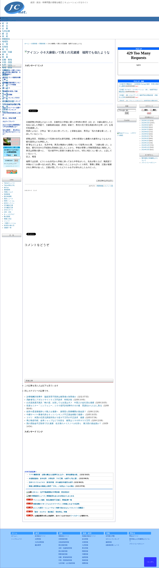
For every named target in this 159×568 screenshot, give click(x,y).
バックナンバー (11, 164)
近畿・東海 (7, 60)
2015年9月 (145, 125)
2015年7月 (145, 129)
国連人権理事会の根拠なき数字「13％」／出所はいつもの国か (51, 486)
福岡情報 (85, 557)
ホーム (5, 18)
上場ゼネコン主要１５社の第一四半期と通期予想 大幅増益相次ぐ (11, 72)
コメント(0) (109, 186)
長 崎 (5, 86)
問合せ (5, 112)
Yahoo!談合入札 (9, 185)
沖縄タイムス (8, 192)
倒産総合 (6, 39)
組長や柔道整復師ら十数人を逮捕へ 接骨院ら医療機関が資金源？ (56, 411)
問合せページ (133, 536)
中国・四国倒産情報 (65, 560)
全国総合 (6, 70)
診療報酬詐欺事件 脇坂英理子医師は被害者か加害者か (51, 397)
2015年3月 (145, 138)
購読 (9, 155)
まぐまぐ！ (16, 166)
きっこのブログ (9, 214)
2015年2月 (145, 141)
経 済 (5, 23)
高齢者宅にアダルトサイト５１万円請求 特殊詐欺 (49, 400)
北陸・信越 (7, 52)
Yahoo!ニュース (9, 183)
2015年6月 (145, 132)
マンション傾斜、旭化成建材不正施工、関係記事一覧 (52, 500)
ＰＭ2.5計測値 (7, 94)
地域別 (5, 41)
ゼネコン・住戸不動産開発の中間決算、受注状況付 (50, 492)
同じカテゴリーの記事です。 (37, 391)
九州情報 (85, 545)
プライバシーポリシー (148, 162)
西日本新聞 (7, 196)
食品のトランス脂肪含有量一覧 (11, 78)
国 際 (5, 96)
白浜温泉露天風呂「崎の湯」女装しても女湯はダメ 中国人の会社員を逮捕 (60, 403)
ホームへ (14, 536)
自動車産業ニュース (112, 545)
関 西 (5, 93)
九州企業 (6, 31)
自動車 (5, 109)
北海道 (5, 47)
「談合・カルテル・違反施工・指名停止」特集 (50, 512)
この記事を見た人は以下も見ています (41, 386)
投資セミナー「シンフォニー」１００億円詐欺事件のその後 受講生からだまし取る (64, 406)
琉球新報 (7, 194)
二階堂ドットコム (10, 223)
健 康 (5, 106)
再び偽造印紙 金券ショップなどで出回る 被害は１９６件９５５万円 (58, 420)
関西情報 (42, 43)
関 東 (5, 57)
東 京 (5, 54)
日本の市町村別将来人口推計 (11, 114)
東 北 (5, 49)
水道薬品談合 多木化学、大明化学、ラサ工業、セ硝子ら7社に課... (53, 478)
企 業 (5, 28)
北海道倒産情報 (64, 542)
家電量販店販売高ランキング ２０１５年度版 (11, 84)
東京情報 (85, 548)
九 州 (5, 80)
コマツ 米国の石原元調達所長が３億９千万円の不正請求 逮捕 (55, 417)
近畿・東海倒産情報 (65, 557)
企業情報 (38, 539)
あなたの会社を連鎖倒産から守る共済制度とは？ (11, 126)
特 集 (5, 99)
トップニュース (9, 21)
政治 (4, 73)
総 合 (5, 26)
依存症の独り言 (9, 225)
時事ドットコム (9, 201)
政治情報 (85, 539)
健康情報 (109, 542)
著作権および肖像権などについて (139, 540)
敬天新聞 (7, 216)
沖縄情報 (85, 554)
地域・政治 (7, 67)
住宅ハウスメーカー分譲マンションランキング (11, 109)
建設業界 (38, 545)
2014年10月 (145, 149)
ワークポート (75, 516)
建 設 (5, 34)
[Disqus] (68, 280)
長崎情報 (85, 560)
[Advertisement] (81, 30)
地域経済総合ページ (89, 536)
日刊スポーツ (8, 210)
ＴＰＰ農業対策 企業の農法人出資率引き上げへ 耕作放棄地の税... (54, 475)
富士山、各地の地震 (9, 118)
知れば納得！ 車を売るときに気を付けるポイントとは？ (11, 132)
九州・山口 (7, 65)
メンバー (7, 221)
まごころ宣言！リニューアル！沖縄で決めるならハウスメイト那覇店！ (59, 508)
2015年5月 (145, 134)
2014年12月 (145, 145)
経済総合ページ (40, 536)
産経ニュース (8, 199)
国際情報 (85, 563)
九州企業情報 (39, 542)
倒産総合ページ (64, 536)
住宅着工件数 (8, 101)
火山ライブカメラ (9, 121)
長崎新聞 (7, 190)
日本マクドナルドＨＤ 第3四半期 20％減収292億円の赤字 (51, 482)
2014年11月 (145, 147)
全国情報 (34, 43)
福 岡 (5, 83)
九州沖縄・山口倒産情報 (67, 563)
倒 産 (5, 36)
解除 (15, 155)
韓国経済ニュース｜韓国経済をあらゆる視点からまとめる (53, 496)
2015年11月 (145, 120)
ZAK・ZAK (7, 212)
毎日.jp (6, 187)
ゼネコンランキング (11, 104)
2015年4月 (145, 136)
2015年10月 (145, 123)
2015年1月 (145, 143)
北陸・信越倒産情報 (65, 548)
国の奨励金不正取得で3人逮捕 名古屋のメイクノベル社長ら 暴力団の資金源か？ (63, 423)
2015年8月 (145, 127)
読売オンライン (9, 203)
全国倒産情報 (63, 539)
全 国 (5, 44)
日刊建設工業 (8, 205)
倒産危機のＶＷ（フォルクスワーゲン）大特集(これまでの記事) (56, 504)
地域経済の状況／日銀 (10, 91)
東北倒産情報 (63, 545)
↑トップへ (150, 562)
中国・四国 (7, 62)
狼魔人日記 (7, 219)
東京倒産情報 (63, 551)
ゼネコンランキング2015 (11, 98)
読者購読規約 (9, 160)
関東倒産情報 (63, 554)
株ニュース (6, 88)
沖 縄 (5, 88)
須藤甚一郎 (7, 228)
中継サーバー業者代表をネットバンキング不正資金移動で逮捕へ (55, 414)
